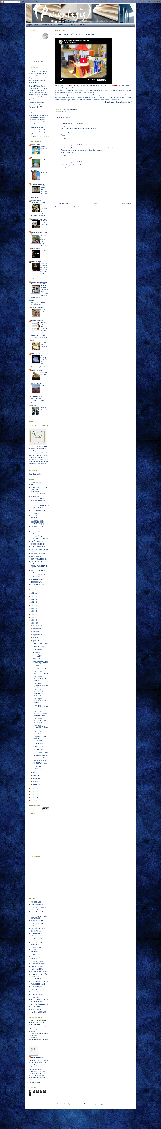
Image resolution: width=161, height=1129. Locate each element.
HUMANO (43, 250)
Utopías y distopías (37, 307)
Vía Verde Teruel (36, 396)
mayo (35, 772)
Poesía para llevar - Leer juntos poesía (39, 233)
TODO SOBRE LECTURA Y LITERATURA (39, 1001)
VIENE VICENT (36, 585)
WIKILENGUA (36, 1009)
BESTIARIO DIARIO (38, 505)
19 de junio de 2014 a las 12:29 (77, 162)
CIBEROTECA (36, 931)
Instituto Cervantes (37, 966)
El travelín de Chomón (38, 335)
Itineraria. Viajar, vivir (39, 219)
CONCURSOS (35, 513)
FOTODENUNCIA (37, 547)
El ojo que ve (35, 353)
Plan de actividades (48, 25)
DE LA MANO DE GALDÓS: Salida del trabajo (40, 685)
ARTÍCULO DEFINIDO (39, 501)
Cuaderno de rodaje (37, 184)
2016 (33, 617)
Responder (64, 138)
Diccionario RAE (36, 947)
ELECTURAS (35, 529)
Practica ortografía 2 (37, 989)
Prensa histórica (36, 992)
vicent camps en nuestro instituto (38, 89)
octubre (35, 632)
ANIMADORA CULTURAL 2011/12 (38, 497)
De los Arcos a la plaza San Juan (44, 374)
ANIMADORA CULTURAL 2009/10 (38, 493)
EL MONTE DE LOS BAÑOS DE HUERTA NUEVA (44, 224)
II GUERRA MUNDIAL (38, 964)
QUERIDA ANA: (38, 743)
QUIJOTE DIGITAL (37, 994)
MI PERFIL (43, 173)
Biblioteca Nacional (37, 921)
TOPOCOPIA (35, 582)
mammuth (82, 1104)
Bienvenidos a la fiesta (38, 928)
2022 (33, 599)
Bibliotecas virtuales (37, 926)
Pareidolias (35, 171)
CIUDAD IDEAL (43, 310)
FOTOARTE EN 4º (39, 749)
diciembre (36, 626)
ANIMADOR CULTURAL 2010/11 (39, 488)
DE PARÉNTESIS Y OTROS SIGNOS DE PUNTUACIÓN (37, 522)
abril (35, 775)
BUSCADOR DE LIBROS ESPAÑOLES (39, 917)
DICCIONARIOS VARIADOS (36, 943)
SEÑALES (36, 659)
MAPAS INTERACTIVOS (39, 972)
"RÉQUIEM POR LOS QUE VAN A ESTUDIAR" (40, 738)
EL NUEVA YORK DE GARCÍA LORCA (38, 303)
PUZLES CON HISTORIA (39, 981)
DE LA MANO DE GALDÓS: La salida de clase (40, 700)
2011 (33, 794)
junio (35, 641)
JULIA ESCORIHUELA (40, 752)
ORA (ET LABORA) (39, 646)
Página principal (32, 25)
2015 (33, 620)
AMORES (34, 485)
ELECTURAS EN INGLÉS (40, 532)
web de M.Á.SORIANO (38, 1012)
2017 (33, 614)
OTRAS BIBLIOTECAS (39, 561)
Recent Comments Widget (43, 136)
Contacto (81, 25)
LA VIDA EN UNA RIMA (39, 549)
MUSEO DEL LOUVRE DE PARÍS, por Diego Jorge (43, 327)
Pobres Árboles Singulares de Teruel (38, 202)
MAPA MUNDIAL (37, 969)
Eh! (32, 300)
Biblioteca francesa (37, 923)
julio (35, 638)
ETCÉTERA (65, 111)
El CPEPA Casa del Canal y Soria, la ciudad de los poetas (43, 240)
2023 (33, 596)
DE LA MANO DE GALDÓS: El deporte (40, 733)
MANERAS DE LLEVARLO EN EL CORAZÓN (40, 654)
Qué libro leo (35, 997)
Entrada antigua (126, 203)
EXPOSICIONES (36, 544)
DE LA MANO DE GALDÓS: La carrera (40, 673)
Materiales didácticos (37, 554)
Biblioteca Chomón (37, 1057)
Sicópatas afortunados (43, 147)
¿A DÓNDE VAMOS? (40, 668)
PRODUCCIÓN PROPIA (39, 570)
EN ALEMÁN (35, 536)
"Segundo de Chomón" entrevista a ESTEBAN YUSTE (40, 762)
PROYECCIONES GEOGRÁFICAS (36, 978)
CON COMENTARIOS (38, 510)
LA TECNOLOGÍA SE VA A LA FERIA (40, 756)
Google (33, 954)
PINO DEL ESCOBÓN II (43, 409)
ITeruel (33, 405)
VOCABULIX (35, 1007)
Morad (38, 71)
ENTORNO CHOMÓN (38, 539)
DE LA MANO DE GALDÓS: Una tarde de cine (40, 678)
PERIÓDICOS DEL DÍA (39, 974)
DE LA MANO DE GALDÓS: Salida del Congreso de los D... (40, 707)
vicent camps (40, 86)
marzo (35, 778)
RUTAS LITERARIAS (38, 579)
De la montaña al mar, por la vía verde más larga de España (39, 400)
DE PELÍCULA (36, 526)
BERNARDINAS (36, 145)
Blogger (101, 1104)
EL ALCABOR (36, 383)
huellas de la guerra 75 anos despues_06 (38, 131)
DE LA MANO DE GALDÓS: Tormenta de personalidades (40, 713)
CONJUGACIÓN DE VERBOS (37, 939)
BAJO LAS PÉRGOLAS (40, 643)
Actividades (34, 482)
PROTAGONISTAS (39, 649)
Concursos (71, 25)
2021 (33, 602)
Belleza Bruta (35, 248)
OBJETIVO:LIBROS (37, 559)
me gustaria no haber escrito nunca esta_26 (38, 116)
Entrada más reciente (62, 203)
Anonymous (40, 103)
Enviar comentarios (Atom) (72, 207)
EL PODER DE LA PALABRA (37, 951)
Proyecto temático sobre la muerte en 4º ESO (39, 283)
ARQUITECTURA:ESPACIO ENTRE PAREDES (40, 664)
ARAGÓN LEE (36, 902)
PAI (32, 340)
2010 (33, 797)
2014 (33, 623)
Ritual (42, 385)
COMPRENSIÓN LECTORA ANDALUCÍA (39, 935)
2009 (33, 800)
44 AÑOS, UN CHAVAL (40, 746)
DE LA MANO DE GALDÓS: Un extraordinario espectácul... (39, 692)
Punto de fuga (36, 261)
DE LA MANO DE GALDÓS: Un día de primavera (40, 727)
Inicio (95, 203)
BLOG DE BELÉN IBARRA (37, 913)
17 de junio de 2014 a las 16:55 (77, 123)
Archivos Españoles (37, 904)
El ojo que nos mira (37, 370)
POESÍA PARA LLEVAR (39, 566)
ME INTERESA (36, 556)
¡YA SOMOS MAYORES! (37, 768)
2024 (33, 593)
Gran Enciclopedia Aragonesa (36, 958)
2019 (33, 608)
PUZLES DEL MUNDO (38, 984)
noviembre (36, 629)
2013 (33, 788)
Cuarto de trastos (37, 320)
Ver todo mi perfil (34, 1083)
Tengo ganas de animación (39, 337)
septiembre (36, 635)
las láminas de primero (38, 158)
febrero (35, 781)
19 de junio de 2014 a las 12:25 (77, 145)
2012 (33, 791)
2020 (33, 605)
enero (35, 784)
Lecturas (61, 25)
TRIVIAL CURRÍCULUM (39, 1004)
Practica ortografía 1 (37, 987)
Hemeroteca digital (37, 961)
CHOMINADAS (36, 508)
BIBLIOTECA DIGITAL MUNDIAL (39, 908)
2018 (33, 611)
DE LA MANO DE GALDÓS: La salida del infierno (40, 720)
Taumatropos (44, 160)
